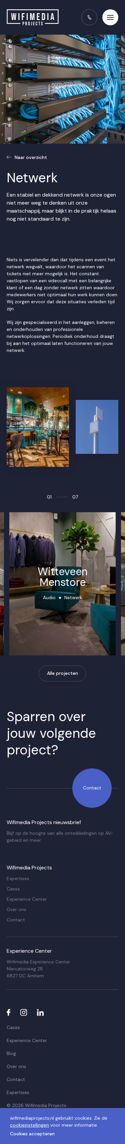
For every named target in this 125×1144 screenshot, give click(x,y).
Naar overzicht (31, 157)
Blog (11, 1053)
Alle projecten (62, 673)
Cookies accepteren (32, 1134)
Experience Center (27, 899)
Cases (13, 889)
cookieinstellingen (29, 1125)
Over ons (16, 909)
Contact (92, 788)
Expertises (18, 878)
